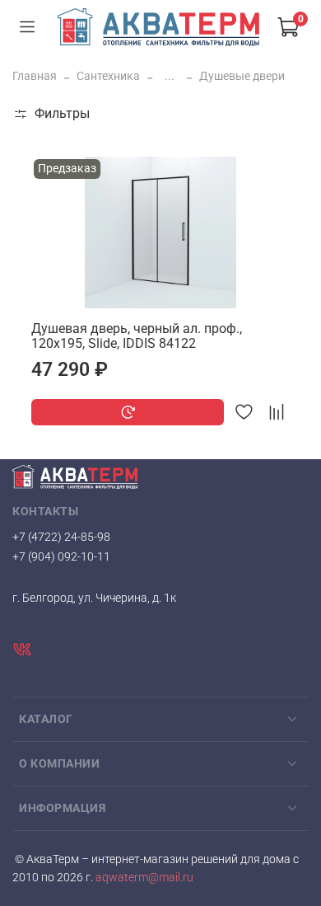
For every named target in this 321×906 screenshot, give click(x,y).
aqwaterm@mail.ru (143, 878)
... (169, 75)
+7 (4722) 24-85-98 (61, 536)
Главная (34, 75)
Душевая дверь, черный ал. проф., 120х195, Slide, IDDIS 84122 (136, 336)
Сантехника (108, 75)
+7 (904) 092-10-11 (61, 556)
